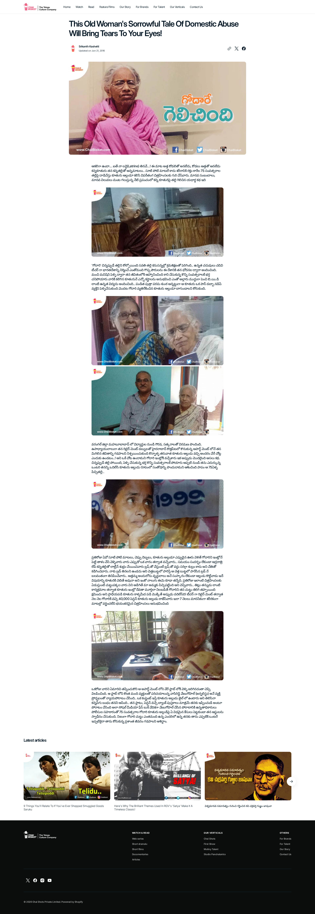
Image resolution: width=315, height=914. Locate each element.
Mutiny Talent (211, 849)
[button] (291, 781)
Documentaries (140, 854)
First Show (209, 843)
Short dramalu (139, 843)
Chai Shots (209, 838)
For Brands (285, 838)
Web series (138, 838)
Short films (138, 849)
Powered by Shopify (72, 901)
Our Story (285, 849)
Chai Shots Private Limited (46, 901)
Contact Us (285, 854)
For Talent (285, 843)
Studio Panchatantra (214, 854)
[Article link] (67, 781)
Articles (136, 859)
